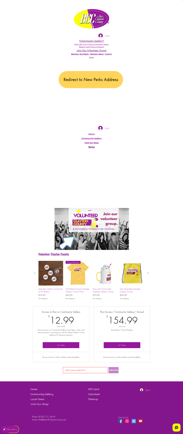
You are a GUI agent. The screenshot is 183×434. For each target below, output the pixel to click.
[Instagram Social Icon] (127, 421)
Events (108, 54)
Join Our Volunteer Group (91, 50)
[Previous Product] (34, 273)
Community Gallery (91, 138)
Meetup (93, 399)
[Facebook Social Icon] (120, 421)
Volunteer (94, 394)
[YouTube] (140, 421)
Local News (37, 399)
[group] (91, 280)
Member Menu (97, 54)
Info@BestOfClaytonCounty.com (52, 419)
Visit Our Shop (39, 404)
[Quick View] (50, 273)
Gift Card (93, 389)
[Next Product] (148, 273)
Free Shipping (42, 299)
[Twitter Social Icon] (134, 421)
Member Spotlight (80, 54)
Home (91, 134)
